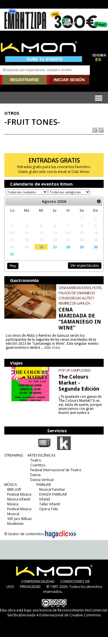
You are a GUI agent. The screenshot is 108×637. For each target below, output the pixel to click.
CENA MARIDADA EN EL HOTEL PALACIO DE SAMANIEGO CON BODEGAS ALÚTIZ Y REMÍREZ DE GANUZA (80, 295)
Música (12, 504)
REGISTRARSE (24, 79)
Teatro (35, 460)
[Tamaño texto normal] (95, 130)
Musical (13, 513)
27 (55, 247)
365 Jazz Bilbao (19, 518)
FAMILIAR (43, 484)
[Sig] (98, 201)
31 (12, 254)
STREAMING (13, 455)
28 (68, 247)
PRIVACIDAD (30, 586)
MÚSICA (10, 484)
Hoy (13, 266)
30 (96, 247)
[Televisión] (44, 449)
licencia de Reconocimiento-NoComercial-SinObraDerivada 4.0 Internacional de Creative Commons (57, 612)
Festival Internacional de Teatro (56, 469)
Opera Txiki (48, 509)
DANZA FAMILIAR (53, 494)
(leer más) (52, 348)
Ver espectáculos (84, 265)
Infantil (44, 499)
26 (41, 247)
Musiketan (15, 523)
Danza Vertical (42, 479)
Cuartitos (37, 465)
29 (81, 247)
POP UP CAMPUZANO (74, 370)
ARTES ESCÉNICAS (41, 455)
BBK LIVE (14, 489)
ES (98, 59)
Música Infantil (18, 499)
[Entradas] (64, 449)
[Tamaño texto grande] (101, 130)
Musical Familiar (52, 489)
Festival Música (19, 494)
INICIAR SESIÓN (69, 79)
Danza (35, 474)
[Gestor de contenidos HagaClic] (60, 534)
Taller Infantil (49, 504)
